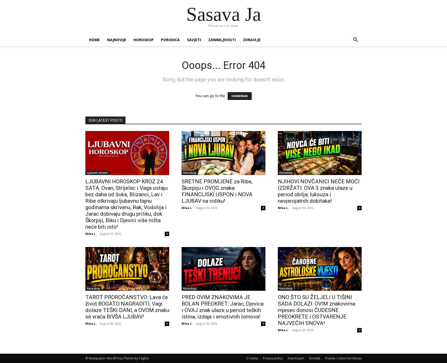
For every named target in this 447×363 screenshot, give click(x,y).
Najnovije (116, 39)
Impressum (296, 358)
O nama (252, 358)
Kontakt (314, 358)
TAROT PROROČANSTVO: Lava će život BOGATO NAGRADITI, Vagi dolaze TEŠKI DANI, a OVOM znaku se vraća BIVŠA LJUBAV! (127, 307)
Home (94, 39)
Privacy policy (273, 358)
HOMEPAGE (240, 96)
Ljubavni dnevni (97, 173)
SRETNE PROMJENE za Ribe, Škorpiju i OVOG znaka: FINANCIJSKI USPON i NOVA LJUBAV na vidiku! (217, 191)
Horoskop (143, 39)
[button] (355, 40)
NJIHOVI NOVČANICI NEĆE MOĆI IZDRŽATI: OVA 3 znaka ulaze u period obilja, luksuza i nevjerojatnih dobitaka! (319, 191)
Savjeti (194, 39)
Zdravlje (251, 39)
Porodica (170, 39)
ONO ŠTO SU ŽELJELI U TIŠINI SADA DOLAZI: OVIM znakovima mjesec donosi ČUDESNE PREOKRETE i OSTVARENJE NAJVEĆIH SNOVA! (316, 310)
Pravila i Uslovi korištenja (343, 358)
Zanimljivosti (222, 39)
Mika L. (90, 234)
